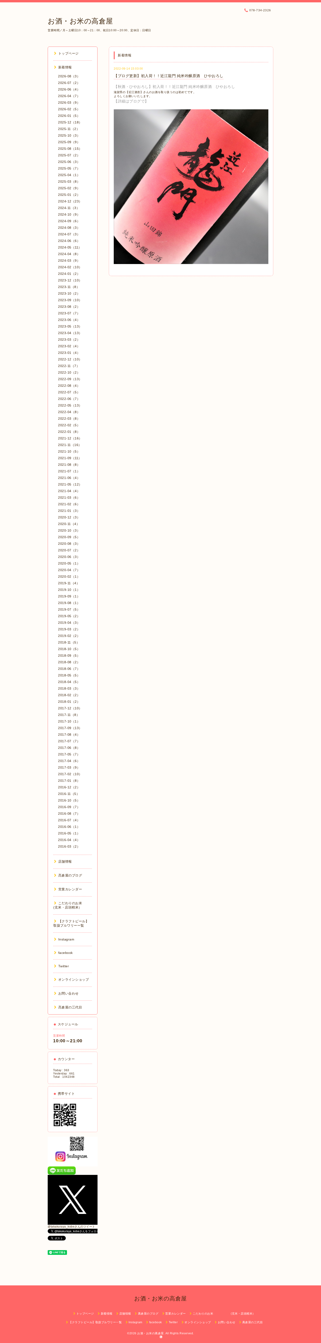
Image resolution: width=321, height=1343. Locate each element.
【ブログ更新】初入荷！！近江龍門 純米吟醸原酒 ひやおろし (168, 76)
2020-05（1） (69, 563)
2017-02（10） (70, 774)
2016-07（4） (69, 820)
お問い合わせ (68, 993)
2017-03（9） (69, 767)
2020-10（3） (69, 530)
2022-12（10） (70, 359)
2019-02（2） (69, 636)
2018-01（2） (69, 701)
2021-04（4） (69, 491)
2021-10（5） (69, 451)
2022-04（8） (69, 412)
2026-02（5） (69, 109)
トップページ (68, 53)
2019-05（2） (69, 616)
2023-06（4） (69, 320)
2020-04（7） (69, 570)
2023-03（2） (69, 339)
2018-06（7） (69, 669)
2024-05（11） (70, 247)
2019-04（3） (69, 622)
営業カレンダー (70, 889)
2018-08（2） (69, 662)
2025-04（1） (69, 175)
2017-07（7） (69, 741)
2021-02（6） (69, 504)
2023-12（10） (70, 280)
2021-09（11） (70, 458)
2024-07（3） (69, 234)
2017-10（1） (69, 721)
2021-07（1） (69, 471)
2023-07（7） (69, 313)
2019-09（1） (69, 596)
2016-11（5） (69, 794)
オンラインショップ (73, 979)
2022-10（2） (69, 372)
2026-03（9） (69, 102)
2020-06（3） (69, 557)
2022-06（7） (69, 399)
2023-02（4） (69, 346)
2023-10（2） (69, 293)
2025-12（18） (70, 122)
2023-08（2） (69, 306)
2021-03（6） (69, 497)
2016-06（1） (69, 827)
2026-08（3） (69, 76)
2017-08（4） (69, 734)
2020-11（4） (69, 524)
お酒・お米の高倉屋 (80, 21)
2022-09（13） (70, 379)
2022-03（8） (69, 418)
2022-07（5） (69, 392)
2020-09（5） (69, 537)
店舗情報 (65, 861)
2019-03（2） (69, 629)
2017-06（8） (69, 748)
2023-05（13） (70, 326)
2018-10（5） (69, 649)
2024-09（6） (69, 221)
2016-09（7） (69, 807)
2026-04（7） (69, 96)
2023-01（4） (69, 353)
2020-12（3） (69, 517)
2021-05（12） (70, 484)
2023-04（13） (70, 333)
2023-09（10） (70, 300)
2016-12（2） (69, 787)
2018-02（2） (69, 695)
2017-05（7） (69, 754)
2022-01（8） (69, 432)
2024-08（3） (69, 227)
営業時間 (59, 1035)
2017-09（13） (70, 728)
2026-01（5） (69, 116)
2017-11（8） (69, 715)
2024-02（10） (70, 267)
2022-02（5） (69, 425)
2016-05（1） (69, 833)
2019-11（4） (69, 583)
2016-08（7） (69, 813)
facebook (65, 953)
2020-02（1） (69, 576)
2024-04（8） (69, 254)
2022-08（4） (69, 385)
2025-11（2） (69, 129)
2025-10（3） (69, 135)
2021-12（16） (70, 438)
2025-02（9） (69, 188)
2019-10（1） (69, 590)
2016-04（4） (69, 840)
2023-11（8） (69, 287)
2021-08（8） (69, 464)
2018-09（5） (69, 655)
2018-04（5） (69, 682)
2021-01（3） (69, 511)
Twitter (63, 966)
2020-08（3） (69, 543)
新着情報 (65, 67)
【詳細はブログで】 (131, 101)
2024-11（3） (69, 208)
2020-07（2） (69, 550)
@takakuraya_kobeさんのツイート (71, 1226)
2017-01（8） (69, 780)
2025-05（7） (69, 168)
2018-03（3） (69, 688)
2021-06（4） (69, 478)
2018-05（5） (69, 675)
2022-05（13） (70, 405)
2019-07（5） (69, 609)
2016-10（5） (69, 800)
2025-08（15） (70, 148)
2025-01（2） (69, 195)
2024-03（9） (69, 260)
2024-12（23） (70, 201)
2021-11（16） (70, 445)
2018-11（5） (69, 642)
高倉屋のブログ (70, 875)
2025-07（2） (69, 155)
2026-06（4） (69, 89)
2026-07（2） (69, 83)
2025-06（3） (69, 162)
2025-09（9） (69, 142)
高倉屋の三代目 (70, 1007)
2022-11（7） (69, 366)
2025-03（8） (69, 181)
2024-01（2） (69, 274)
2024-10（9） (69, 214)
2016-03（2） (69, 846)
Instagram (66, 939)
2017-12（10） (70, 708)
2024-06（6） (69, 241)
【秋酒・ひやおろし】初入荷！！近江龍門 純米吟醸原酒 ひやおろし (174, 87)
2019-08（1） (69, 603)
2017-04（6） (69, 761)
